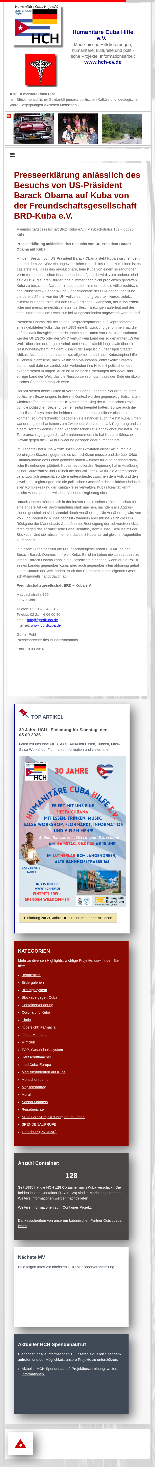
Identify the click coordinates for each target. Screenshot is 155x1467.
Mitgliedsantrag (34, 1087)
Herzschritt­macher (36, 1057)
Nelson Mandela (35, 1102)
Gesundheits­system (47, 1050)
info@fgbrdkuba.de (42, 620)
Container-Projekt (77, 1207)
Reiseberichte (33, 1109)
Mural (26, 1095)
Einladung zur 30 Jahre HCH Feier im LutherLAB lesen (68, 918)
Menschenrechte (35, 1080)
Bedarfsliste (31, 975)
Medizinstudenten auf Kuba (44, 1072)
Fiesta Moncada (34, 1035)
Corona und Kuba (36, 1012)
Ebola (26, 1020)
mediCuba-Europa (36, 1065)
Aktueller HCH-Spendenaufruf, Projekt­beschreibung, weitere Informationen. (70, 1371)
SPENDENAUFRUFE (39, 1124)
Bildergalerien (33, 982)
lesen (22, 1226)
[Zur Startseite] (39, 27)
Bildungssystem (34, 990)
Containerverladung (37, 1005)
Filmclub (28, 1042)
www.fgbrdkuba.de (46, 625)
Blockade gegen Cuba (39, 997)
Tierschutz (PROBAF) (39, 1132)
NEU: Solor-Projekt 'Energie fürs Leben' (53, 1117)
